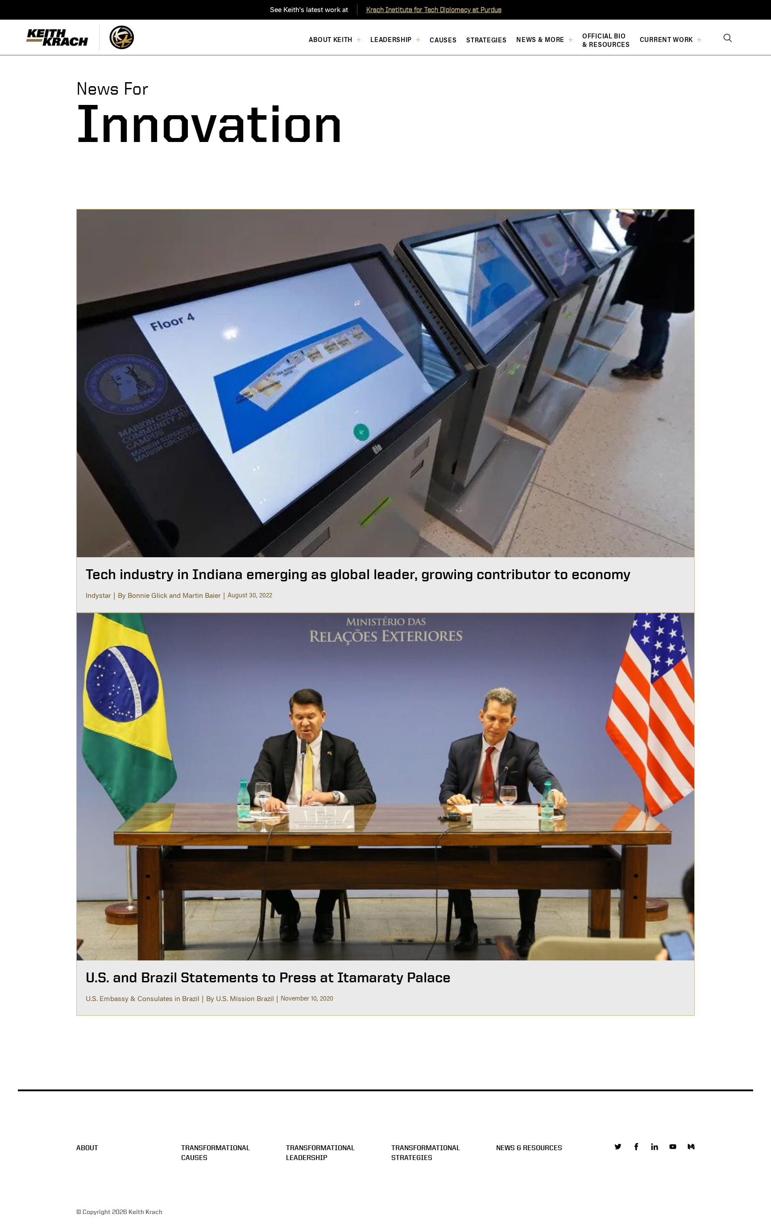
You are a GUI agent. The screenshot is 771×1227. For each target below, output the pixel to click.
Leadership (391, 40)
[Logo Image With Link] (121, 37)
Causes (443, 40)
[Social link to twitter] (618, 1146)
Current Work (666, 40)
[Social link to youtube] (672, 1146)
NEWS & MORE (540, 40)
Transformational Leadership (320, 1152)
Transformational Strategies (425, 1152)
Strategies (486, 40)
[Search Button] (727, 38)
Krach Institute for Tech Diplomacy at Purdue (434, 9)
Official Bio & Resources (606, 41)
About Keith (330, 40)
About (87, 1148)
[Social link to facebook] (636, 1146)
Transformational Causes (215, 1152)
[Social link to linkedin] (654, 1146)
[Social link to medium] (691, 1146)
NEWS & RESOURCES (529, 1148)
